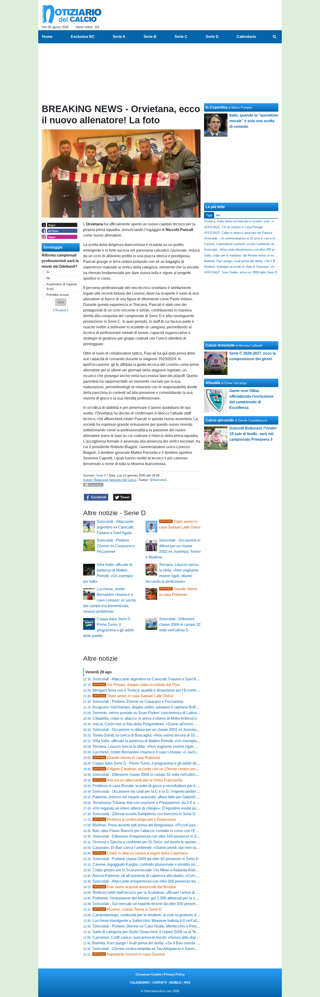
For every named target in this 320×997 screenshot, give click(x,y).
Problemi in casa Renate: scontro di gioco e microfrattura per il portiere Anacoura (159, 786)
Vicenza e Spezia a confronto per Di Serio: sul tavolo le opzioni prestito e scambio (160, 842)
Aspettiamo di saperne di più (61, 286)
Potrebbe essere (57, 295)
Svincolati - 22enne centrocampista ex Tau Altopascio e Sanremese (148, 949)
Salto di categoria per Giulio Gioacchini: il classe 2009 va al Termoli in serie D (157, 932)
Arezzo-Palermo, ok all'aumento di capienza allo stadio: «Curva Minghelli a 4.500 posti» (165, 876)
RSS (187, 982)
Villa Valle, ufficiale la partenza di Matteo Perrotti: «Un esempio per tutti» (152, 741)
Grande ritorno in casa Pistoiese (127, 758)
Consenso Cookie (148, 974)
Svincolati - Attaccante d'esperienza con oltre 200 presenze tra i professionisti (156, 881)
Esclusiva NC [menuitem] (83, 37)
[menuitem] (274, 37)
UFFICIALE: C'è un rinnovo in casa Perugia (233, 227)
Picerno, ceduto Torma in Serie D (128, 909)
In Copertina (216, 107)
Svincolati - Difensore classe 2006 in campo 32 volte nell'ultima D (180, 624)
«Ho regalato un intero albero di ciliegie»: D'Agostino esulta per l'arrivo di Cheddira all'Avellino (171, 808)
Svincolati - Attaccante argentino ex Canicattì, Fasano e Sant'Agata (115, 527)
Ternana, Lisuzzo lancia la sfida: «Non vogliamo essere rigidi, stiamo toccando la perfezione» (170, 746)
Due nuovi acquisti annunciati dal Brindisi (135, 887)
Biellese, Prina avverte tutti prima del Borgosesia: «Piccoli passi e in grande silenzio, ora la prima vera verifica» (184, 825)
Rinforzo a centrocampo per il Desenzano (135, 819)
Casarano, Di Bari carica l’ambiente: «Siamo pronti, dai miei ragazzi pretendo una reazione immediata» (178, 848)
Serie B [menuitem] (150, 37)
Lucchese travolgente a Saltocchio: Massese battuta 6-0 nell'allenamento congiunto (162, 921)
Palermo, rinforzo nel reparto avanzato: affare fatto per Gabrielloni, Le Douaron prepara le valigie (172, 797)
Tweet (124, 497)
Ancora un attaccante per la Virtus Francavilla (138, 780)
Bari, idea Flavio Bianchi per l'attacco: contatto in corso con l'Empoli (149, 831)
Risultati (60, 310)
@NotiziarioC (158, 480)
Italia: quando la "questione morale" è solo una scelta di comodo (253, 120)
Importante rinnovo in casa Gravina (129, 954)
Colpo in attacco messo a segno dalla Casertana (141, 853)
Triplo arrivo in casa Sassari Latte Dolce (133, 696)
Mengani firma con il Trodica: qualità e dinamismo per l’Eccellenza (147, 690)
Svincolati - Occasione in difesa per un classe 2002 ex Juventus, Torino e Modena (160, 730)
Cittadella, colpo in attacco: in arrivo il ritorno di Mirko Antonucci (145, 718)
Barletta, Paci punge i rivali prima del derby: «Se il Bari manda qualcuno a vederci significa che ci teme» (178, 943)
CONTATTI (159, 982)
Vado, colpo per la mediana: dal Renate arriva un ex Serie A (244, 255)
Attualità (212, 383)
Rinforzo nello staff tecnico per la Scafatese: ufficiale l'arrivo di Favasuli (151, 892)
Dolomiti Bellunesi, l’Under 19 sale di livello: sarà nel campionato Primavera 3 (252, 433)
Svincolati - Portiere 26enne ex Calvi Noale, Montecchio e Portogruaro (151, 926)
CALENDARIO (140, 982)
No (48, 278)
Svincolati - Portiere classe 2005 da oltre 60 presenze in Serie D (146, 859)
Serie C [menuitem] (181, 37)
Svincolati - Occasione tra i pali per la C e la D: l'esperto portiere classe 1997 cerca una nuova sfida (175, 791)
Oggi (209, 215)
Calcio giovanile (219, 420)
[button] (60, 302)
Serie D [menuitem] (212, 37)
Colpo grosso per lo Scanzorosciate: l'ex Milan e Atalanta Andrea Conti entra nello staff (164, 870)
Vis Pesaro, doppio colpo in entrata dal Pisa (137, 685)
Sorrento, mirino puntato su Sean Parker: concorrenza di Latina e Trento (152, 713)
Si (47, 272)
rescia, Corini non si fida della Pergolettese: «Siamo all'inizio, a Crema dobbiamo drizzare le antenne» (177, 724)
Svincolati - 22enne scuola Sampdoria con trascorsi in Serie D (144, 814)
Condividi (98, 497)
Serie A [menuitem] (119, 37)
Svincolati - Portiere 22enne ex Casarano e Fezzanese (116, 545)
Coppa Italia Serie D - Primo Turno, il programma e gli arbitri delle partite (152, 763)
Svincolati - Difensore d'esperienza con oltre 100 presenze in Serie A (149, 836)
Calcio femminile (220, 345)
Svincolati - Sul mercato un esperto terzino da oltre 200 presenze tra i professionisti (161, 904)
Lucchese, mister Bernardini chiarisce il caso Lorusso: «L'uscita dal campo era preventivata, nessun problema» (109, 600)
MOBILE (176, 982)
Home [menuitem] (47, 37)
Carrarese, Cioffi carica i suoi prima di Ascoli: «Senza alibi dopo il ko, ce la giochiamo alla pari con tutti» (178, 937)
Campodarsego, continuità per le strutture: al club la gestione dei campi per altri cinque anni (168, 915)
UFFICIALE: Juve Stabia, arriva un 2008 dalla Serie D (240, 272)
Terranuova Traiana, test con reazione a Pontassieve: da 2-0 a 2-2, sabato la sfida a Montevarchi (172, 803)
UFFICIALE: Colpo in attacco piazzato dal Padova (238, 233)
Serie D (101, 475)
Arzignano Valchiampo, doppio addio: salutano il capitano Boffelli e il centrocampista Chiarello (170, 707)
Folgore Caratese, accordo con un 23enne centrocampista (148, 769)
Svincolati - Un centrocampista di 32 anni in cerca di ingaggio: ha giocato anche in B (261, 238)
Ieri (218, 215)
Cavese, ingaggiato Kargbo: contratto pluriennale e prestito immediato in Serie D (159, 864)
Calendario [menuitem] (246, 37)
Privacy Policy (174, 974)
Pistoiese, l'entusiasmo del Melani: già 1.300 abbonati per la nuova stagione (156, 898)
